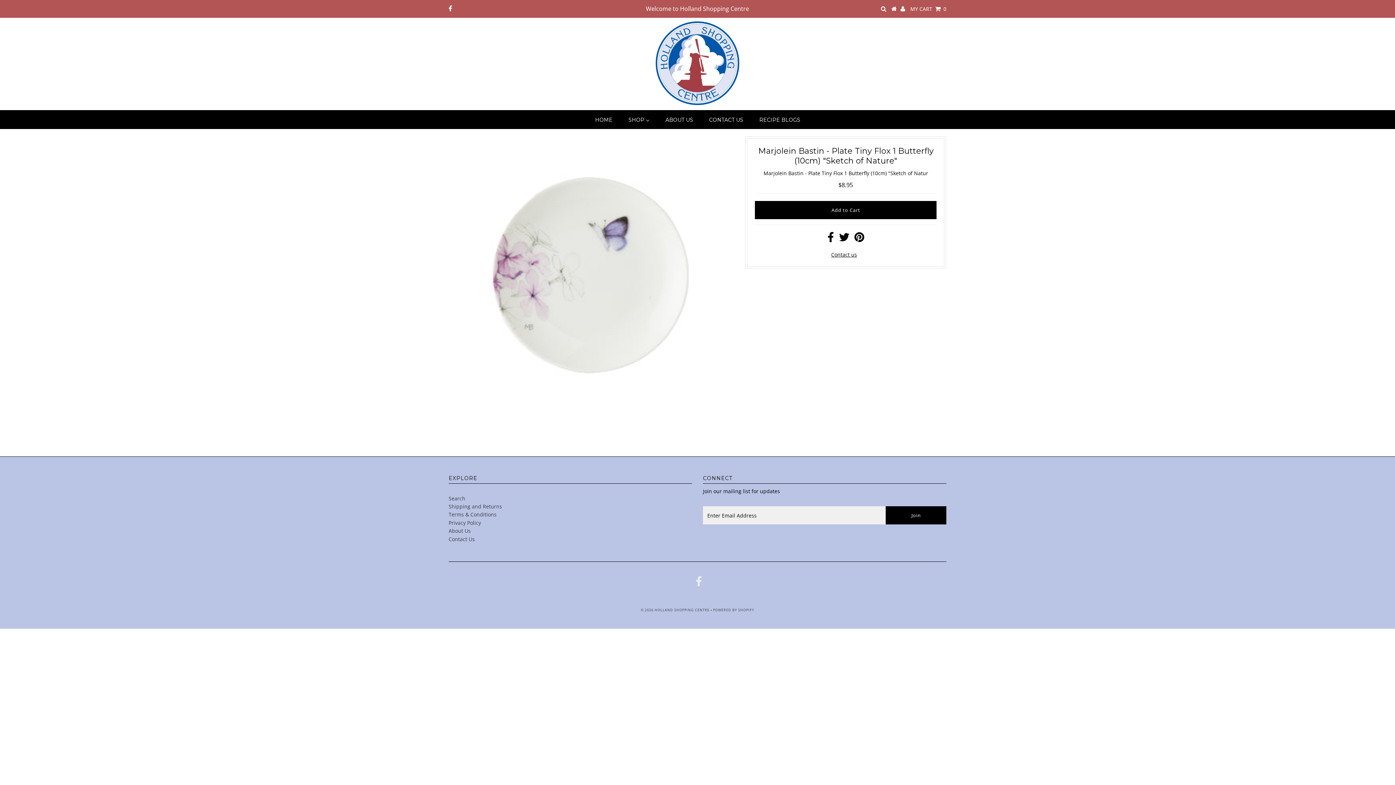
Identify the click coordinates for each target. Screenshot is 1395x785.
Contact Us (462, 539)
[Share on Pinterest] (859, 239)
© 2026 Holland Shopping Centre (675, 610)
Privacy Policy (465, 522)
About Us (460, 530)
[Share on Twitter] (844, 239)
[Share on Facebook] (831, 239)
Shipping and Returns (475, 506)
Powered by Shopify (733, 610)
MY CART (928, 8)
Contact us (844, 254)
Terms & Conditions (473, 514)
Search (457, 498)
